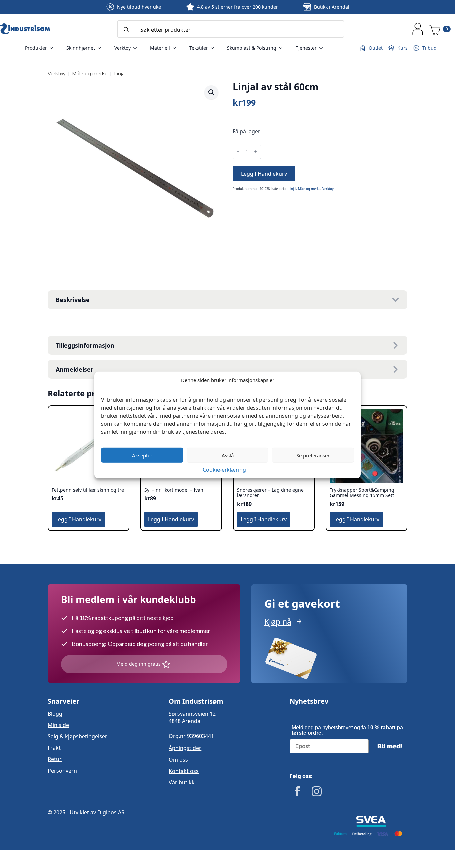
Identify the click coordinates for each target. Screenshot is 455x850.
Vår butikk (182, 782)
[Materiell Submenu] (176, 48)
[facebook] (297, 791)
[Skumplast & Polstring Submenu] (282, 48)
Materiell (160, 48)
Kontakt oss (184, 771)
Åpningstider (185, 748)
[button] (211, 92)
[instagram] (316, 791)
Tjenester (306, 48)
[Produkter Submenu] (53, 48)
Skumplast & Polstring (251, 48)
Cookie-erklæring (224, 469)
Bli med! (389, 746)
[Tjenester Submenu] (323, 48)
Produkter (36, 48)
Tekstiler (198, 48)
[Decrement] (238, 152)
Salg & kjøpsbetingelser (77, 736)
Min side (58, 725)
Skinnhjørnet (80, 48)
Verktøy (122, 48)
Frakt (54, 747)
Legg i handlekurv (264, 173)
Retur (55, 759)
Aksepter (142, 455)
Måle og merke (90, 74)
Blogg (55, 713)
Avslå (228, 455)
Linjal (120, 74)
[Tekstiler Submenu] (214, 48)
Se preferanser (313, 455)
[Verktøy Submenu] (137, 48)
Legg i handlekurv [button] (78, 519)
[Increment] (255, 152)
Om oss (178, 759)
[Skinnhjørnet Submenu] (101, 48)
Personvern (62, 770)
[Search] (126, 29)
